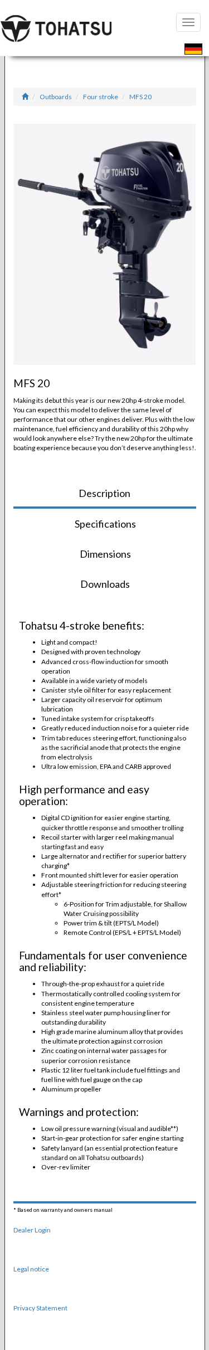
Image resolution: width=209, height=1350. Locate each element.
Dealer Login (32, 1230)
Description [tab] (104, 493)
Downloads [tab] (105, 584)
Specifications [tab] (105, 524)
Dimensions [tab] (105, 554)
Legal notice (31, 1269)
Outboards (56, 96)
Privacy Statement (40, 1308)
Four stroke (100, 96)
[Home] (25, 96)
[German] (193, 50)
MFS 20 (140, 96)
